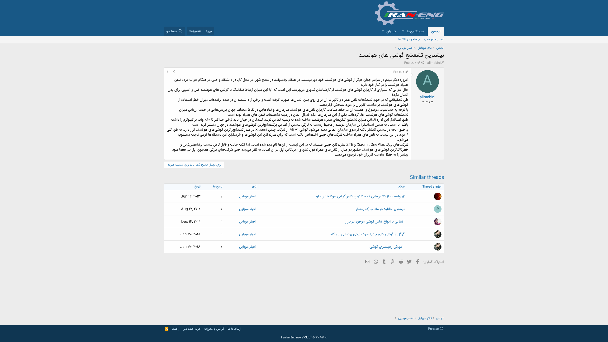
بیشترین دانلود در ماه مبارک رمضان (380, 209)
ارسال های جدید (433, 39)
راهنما (175, 329)
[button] (403, 31)
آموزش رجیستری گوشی (387, 247)
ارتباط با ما (234, 329)
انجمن (436, 31)
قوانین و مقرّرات (214, 329)
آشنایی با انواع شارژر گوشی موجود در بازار (375, 222)
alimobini (434, 63)
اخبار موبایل (247, 197)
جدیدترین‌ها (415, 31)
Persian (434, 329)
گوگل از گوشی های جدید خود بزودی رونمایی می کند (367, 234)
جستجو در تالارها (409, 39)
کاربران (391, 31)
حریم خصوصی (192, 329)
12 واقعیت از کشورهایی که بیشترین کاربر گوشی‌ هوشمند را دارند (359, 197)
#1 (167, 72)
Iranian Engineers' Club (304, 338)
